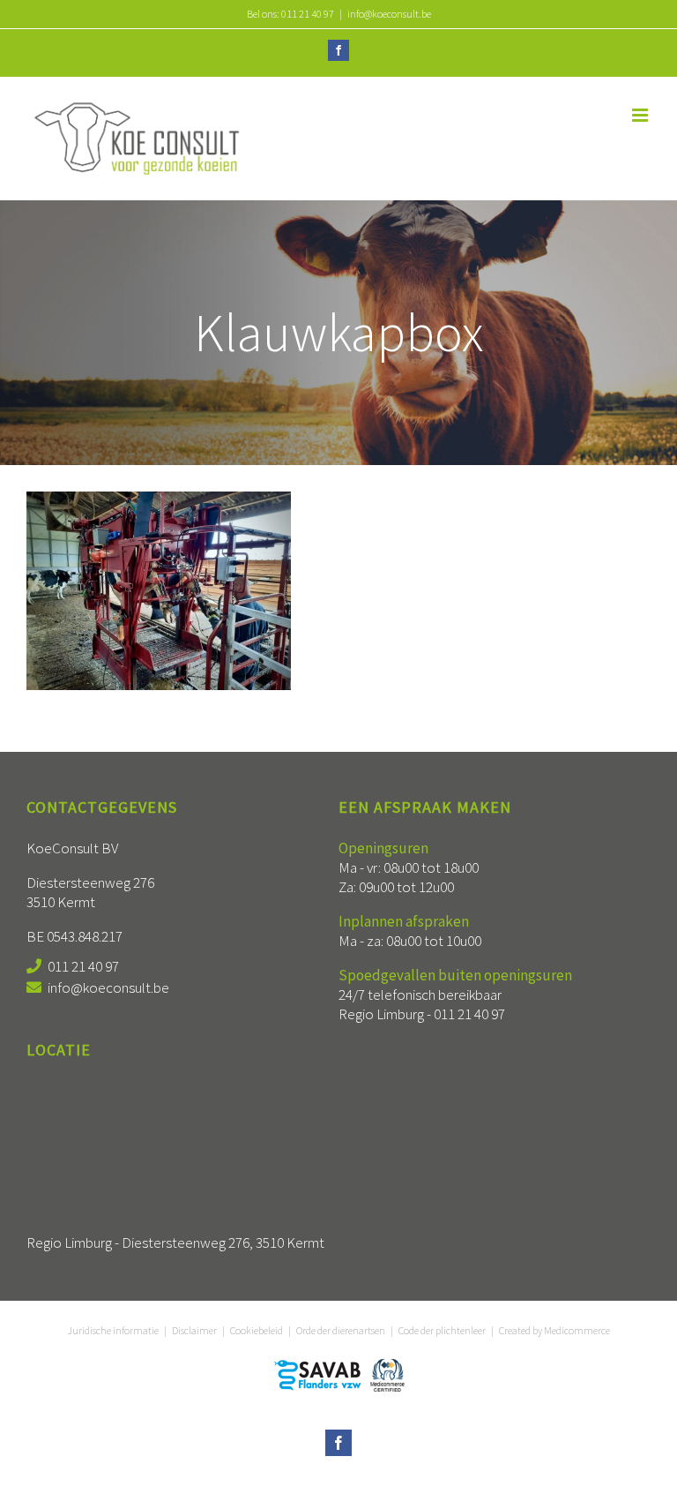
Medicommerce (577, 1330)
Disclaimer (194, 1330)
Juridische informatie (113, 1330)
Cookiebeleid (256, 1330)
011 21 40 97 (83, 966)
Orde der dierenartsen (340, 1330)
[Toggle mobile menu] (641, 115)
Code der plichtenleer (442, 1330)
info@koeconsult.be (389, 13)
